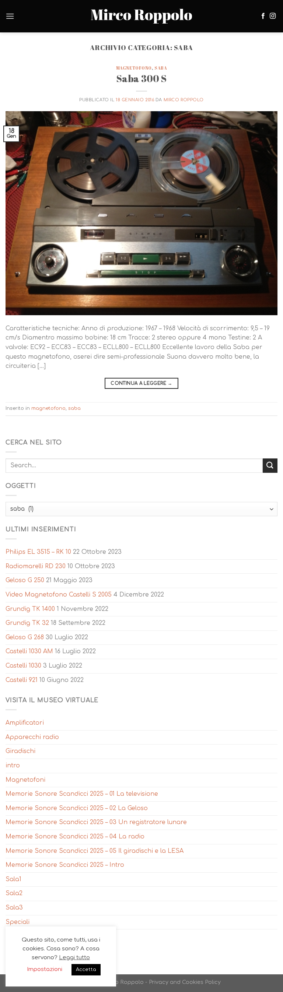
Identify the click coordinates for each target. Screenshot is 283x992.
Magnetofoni (25, 780)
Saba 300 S (141, 78)
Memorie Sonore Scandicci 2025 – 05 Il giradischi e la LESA (95, 851)
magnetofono (134, 68)
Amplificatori (25, 723)
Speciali (17, 922)
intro (13, 765)
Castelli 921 (22, 680)
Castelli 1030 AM (29, 651)
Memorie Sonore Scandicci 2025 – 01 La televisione (82, 794)
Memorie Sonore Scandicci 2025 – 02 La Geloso (77, 808)
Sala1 (13, 879)
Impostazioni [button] (44, 969)
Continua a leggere (141, 383)
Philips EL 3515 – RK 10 (38, 552)
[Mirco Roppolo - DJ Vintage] (141, 16)
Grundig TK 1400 (30, 609)
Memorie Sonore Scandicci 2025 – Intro (65, 865)
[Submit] (270, 465)
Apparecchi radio (32, 737)
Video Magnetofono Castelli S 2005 (59, 594)
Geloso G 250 (25, 580)
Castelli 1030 (23, 665)
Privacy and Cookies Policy (185, 982)
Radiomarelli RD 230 (36, 566)
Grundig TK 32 (27, 623)
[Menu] (10, 16)
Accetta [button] (86, 969)
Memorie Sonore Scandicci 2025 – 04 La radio (75, 836)
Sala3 (14, 907)
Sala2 (14, 893)
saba (160, 68)
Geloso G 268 (25, 637)
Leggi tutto (74, 957)
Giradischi (20, 751)
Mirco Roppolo (184, 100)
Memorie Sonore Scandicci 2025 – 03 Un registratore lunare (96, 822)
